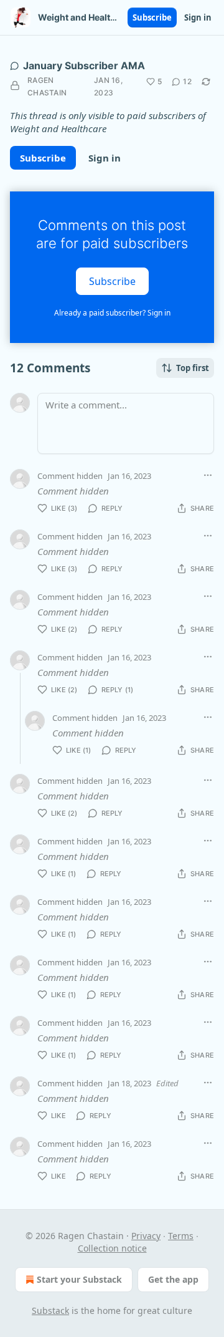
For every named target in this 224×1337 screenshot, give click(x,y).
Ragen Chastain (47, 86)
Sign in (198, 17)
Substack (50, 1310)
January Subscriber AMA (84, 65)
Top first (192, 368)
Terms (181, 1236)
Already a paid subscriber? (112, 312)
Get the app (173, 1279)
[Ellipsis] (208, 475)
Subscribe (152, 17)
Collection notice (112, 1248)
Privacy (146, 1236)
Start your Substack (79, 1279)
